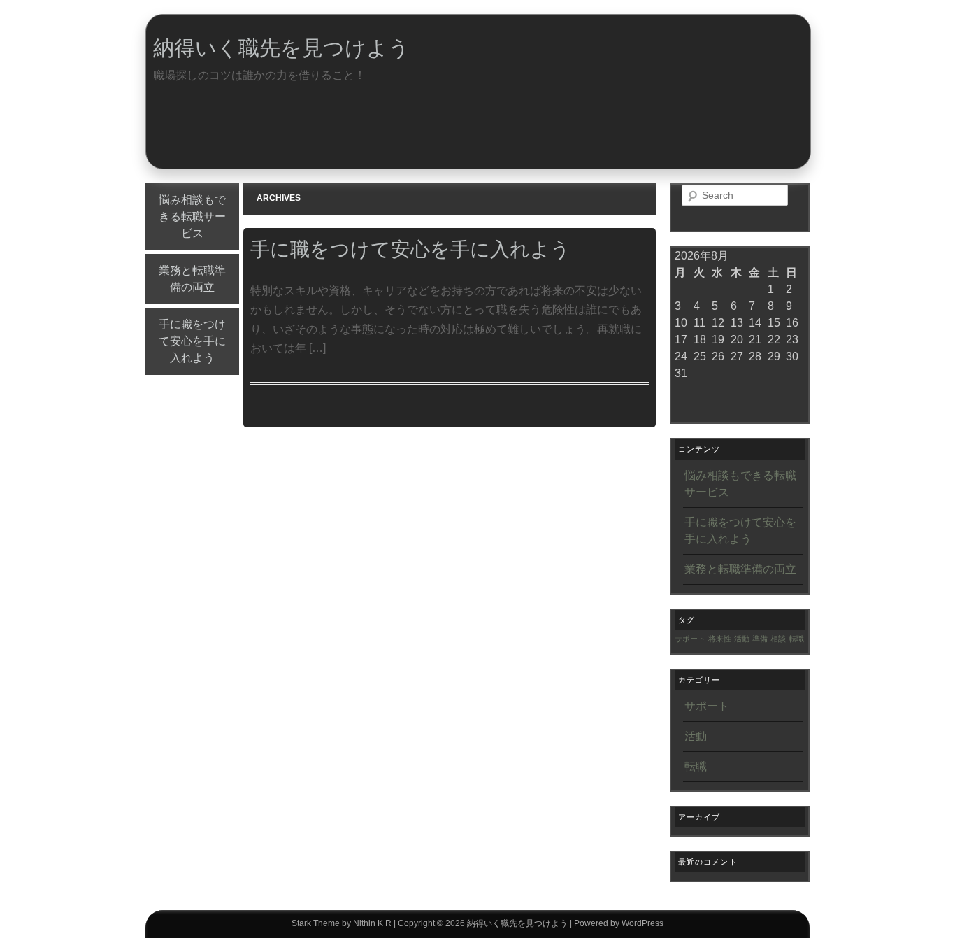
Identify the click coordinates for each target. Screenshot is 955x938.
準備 (760, 638)
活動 (741, 638)
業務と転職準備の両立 (192, 278)
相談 (778, 638)
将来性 (719, 638)
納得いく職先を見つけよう (281, 47)
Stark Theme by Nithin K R (342, 923)
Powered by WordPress (618, 923)
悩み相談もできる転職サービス (192, 216)
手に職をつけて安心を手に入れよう (192, 341)
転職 (796, 638)
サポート (690, 638)
